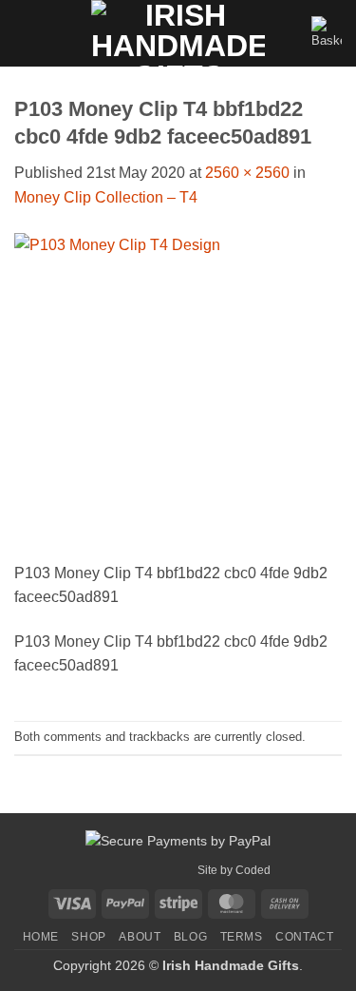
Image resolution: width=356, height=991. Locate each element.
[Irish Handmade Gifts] (178, 33)
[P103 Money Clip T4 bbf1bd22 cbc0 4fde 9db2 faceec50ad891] (178, 395)
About (139, 936)
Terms (241, 936)
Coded (253, 870)
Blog (190, 936)
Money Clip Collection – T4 (105, 197)
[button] (25, 33)
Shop (88, 936)
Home (41, 936)
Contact (304, 936)
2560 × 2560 (247, 173)
